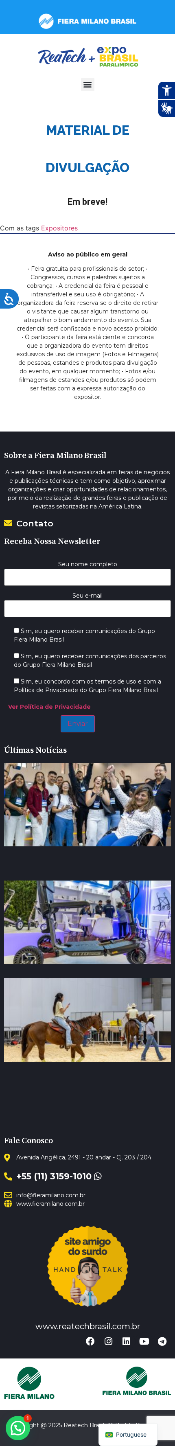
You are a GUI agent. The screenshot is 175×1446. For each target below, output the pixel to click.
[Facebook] (90, 1341)
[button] (87, 84)
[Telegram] (162, 1341)
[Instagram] (108, 1341)
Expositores (59, 228)
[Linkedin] (126, 1341)
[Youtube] (144, 1341)
